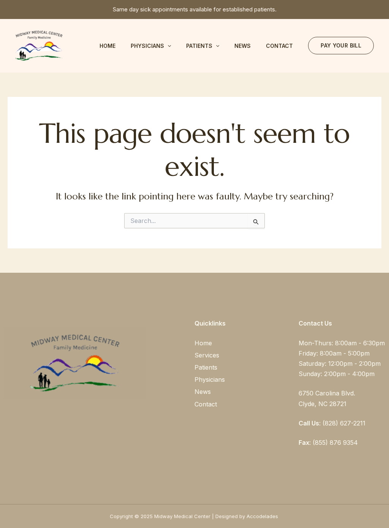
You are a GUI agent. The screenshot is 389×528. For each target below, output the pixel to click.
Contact (279, 46)
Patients (199, 46)
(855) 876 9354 (335, 442)
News (242, 46)
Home (107, 46)
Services (206, 355)
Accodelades (263, 516)
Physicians (147, 46)
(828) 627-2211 (344, 423)
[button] (341, 45)
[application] (167, 46)
